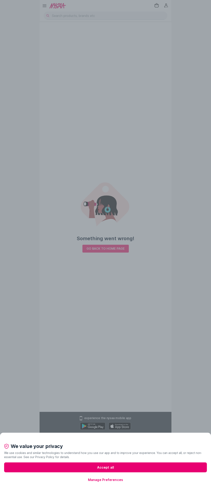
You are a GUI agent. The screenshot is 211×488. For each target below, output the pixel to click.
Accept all (105, 467)
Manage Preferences (105, 480)
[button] (105, 436)
